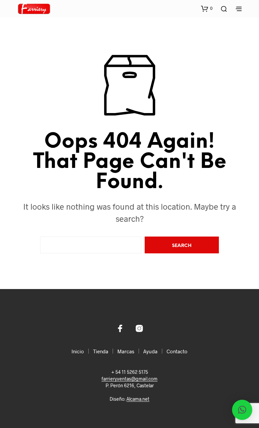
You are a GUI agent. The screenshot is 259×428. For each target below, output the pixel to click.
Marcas (125, 351)
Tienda (100, 351)
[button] (206, 8)
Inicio (77, 351)
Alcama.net (137, 399)
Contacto (177, 351)
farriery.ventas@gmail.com (129, 379)
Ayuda (150, 351)
